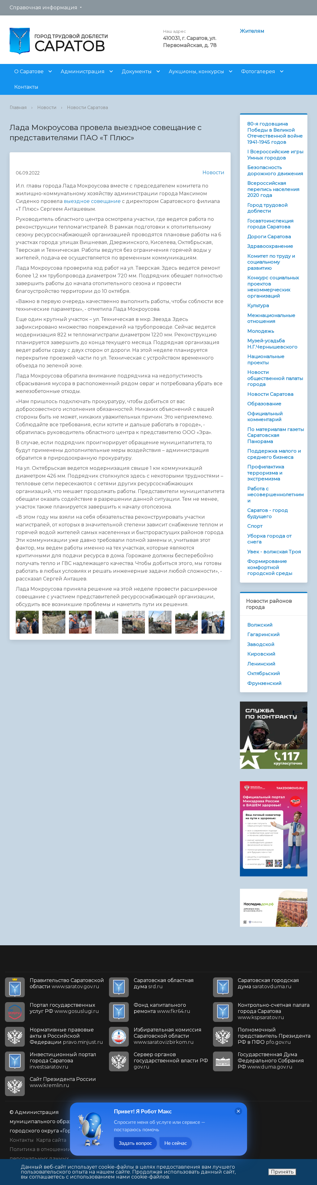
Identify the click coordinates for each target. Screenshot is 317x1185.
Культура (258, 305)
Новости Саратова (87, 107)
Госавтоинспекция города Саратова (270, 224)
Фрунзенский (264, 683)
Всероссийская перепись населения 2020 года (273, 189)
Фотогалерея (258, 71)
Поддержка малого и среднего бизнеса (274, 454)
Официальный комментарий (265, 417)
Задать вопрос (135, 1143)
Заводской (260, 644)
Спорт (255, 526)
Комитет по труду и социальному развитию (271, 262)
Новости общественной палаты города (275, 378)
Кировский (261, 654)
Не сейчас (175, 1143)
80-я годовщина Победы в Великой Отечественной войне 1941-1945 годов (275, 133)
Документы (137, 71)
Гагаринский (263, 634)
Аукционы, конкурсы (196, 71)
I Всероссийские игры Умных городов (275, 155)
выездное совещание (92, 201)
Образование (264, 404)
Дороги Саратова (269, 236)
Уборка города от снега (269, 539)
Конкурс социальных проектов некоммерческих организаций (273, 287)
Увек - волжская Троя (274, 552)
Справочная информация (43, 8)
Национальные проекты (265, 359)
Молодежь (260, 331)
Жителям (252, 31)
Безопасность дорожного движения (275, 170)
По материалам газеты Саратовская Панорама (275, 435)
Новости (46, 107)
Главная (18, 107)
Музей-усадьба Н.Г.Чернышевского (272, 344)
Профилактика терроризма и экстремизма (265, 473)
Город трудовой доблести (267, 208)
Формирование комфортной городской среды (269, 567)
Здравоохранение (270, 246)
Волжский (259, 625)
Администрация (83, 71)
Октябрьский (263, 673)
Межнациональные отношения (271, 318)
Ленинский (261, 664)
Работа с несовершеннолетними (275, 495)
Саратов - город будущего (267, 513)
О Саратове (29, 71)
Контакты (26, 87)
